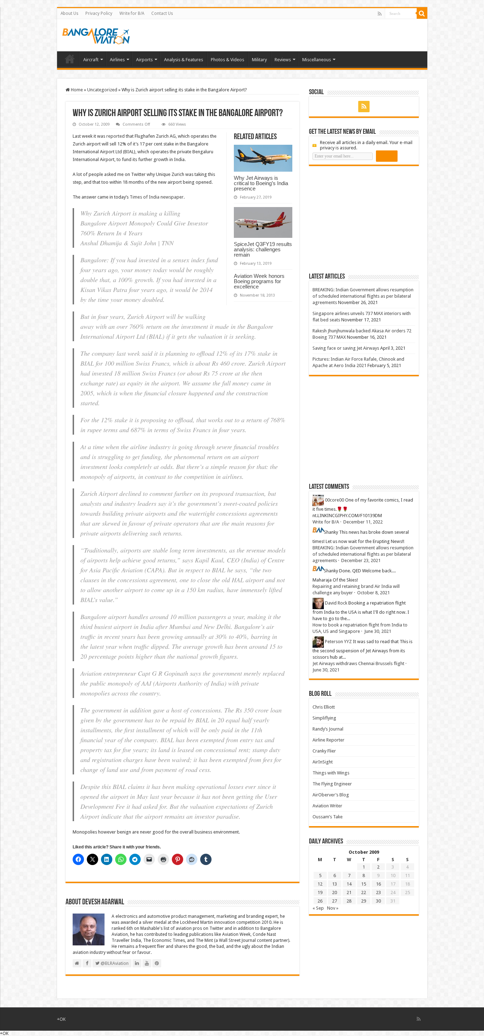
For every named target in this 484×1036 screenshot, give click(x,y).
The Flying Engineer (332, 783)
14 (349, 884)
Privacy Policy (98, 13)
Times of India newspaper (157, 197)
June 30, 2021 (377, 631)
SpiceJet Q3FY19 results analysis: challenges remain (263, 249)
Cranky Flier (324, 751)
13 (334, 884)
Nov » (332, 908)
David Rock (336, 603)
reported (115, 136)
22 (363, 892)
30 (378, 901)
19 (319, 892)
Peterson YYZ (338, 641)
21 (349, 892)
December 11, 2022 (363, 522)
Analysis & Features (183, 59)
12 (319, 884)
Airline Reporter (328, 740)
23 (378, 892)
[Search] (422, 13)
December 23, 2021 (361, 560)
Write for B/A (131, 13)
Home (70, 58)
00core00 (334, 500)
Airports (144, 59)
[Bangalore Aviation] (96, 34)
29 (363, 901)
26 (319, 901)
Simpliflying (324, 718)
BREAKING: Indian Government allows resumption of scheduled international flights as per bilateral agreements (363, 296)
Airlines (117, 59)
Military (259, 59)
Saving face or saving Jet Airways (346, 348)
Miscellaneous (316, 59)
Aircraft (91, 59)
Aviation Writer (327, 805)
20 (334, 892)
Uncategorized (102, 89)
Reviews (283, 59)
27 (334, 901)
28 (349, 901)
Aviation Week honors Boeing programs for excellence (259, 281)
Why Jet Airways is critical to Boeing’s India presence (261, 183)
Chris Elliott (324, 707)
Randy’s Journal (328, 729)
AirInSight (323, 762)
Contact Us (162, 13)
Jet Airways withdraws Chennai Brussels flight (358, 663)
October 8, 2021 (373, 592)
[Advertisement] (362, 219)
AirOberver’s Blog (331, 794)
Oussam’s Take (328, 816)
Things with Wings (331, 772)
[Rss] (379, 14)
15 (363, 884)
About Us (69, 13)
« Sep (318, 908)
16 (378, 884)
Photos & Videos (227, 59)
